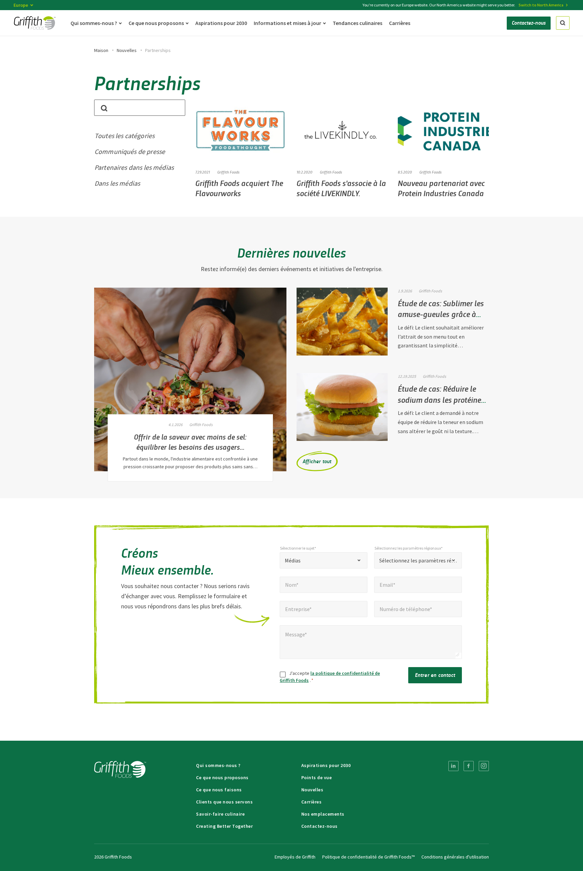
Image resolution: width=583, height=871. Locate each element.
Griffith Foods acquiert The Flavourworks (239, 188)
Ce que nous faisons (219, 790)
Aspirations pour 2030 (326, 765)
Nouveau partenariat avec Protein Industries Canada (441, 188)
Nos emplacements (322, 814)
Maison (101, 50)
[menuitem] (453, 766)
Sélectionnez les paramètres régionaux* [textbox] (418, 560)
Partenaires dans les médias (134, 167)
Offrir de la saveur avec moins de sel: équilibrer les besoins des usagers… (190, 441)
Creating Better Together (224, 826)
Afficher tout (317, 461)
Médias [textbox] (293, 560)
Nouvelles (127, 50)
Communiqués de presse (129, 151)
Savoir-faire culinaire (220, 814)
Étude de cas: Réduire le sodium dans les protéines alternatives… (441, 399)
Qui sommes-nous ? (218, 765)
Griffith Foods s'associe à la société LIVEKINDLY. (341, 188)
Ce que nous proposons (222, 777)
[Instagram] (484, 766)
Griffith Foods (228, 172)
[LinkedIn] (453, 766)
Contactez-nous (319, 826)
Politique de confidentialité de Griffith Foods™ (368, 857)
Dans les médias (117, 183)
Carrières (311, 802)
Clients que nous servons (224, 802)
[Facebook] (469, 766)
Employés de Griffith (295, 857)
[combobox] (323, 560)
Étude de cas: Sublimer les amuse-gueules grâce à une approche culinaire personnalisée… (441, 319)
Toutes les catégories (124, 135)
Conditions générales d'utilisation (455, 857)
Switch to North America (541, 4)
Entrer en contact (435, 674)
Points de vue (316, 777)
